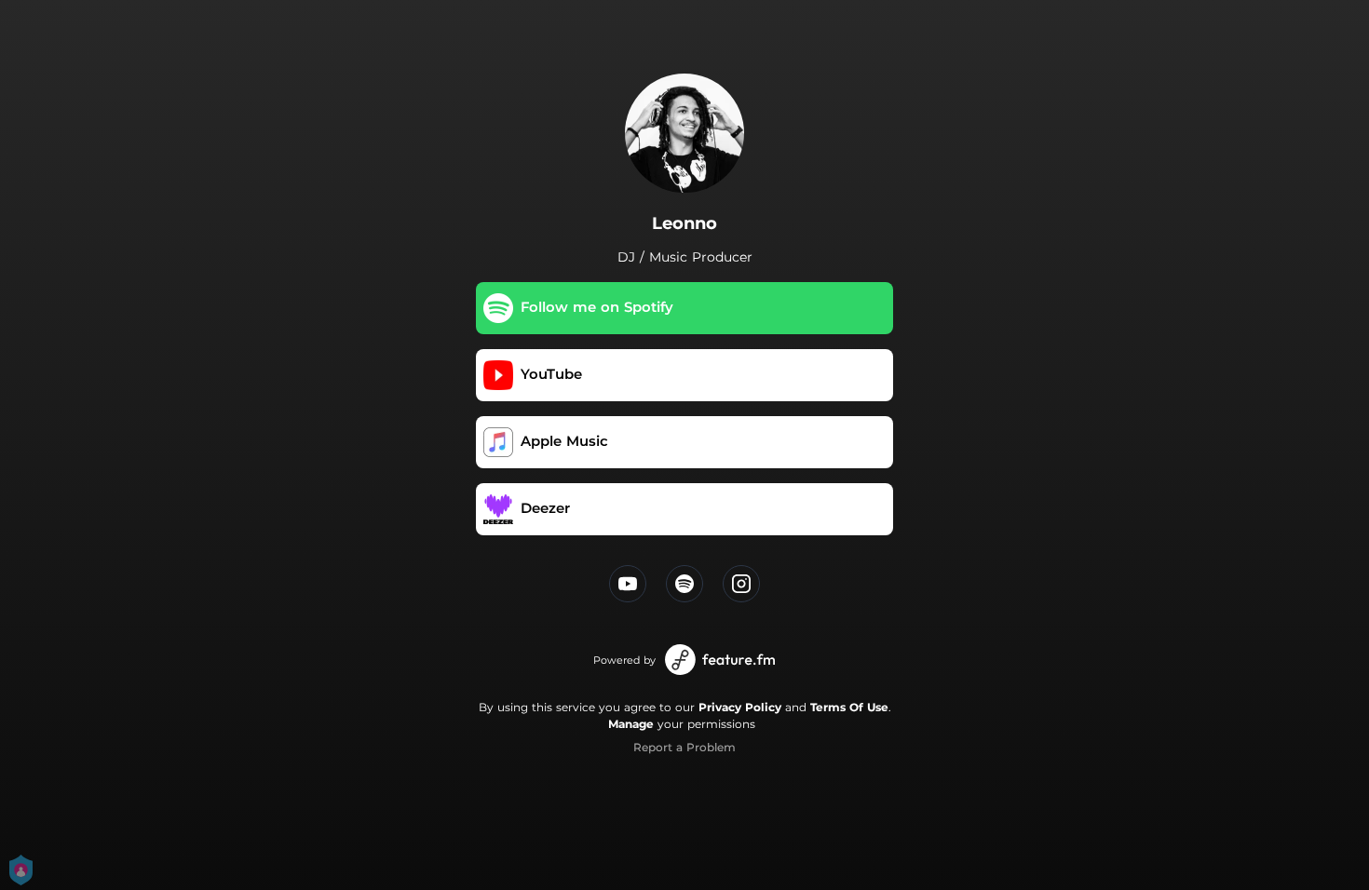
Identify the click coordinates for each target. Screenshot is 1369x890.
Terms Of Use (849, 707)
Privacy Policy (739, 707)
